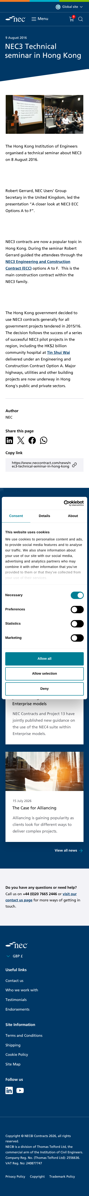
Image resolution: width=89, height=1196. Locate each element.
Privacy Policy (15, 1177)
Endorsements (17, 1009)
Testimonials (15, 1000)
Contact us (14, 981)
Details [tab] (44, 516)
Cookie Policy (16, 1055)
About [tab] (73, 516)
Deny (44, 689)
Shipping (13, 1045)
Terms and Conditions (23, 1036)
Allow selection (44, 674)
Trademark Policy (62, 1177)
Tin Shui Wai (58, 352)
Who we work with (21, 990)
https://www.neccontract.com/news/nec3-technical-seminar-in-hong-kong (41, 465)
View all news (66, 850)
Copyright (37, 1177)
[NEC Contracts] (15, 19)
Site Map (13, 1064)
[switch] (77, 609)
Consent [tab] (16, 516)
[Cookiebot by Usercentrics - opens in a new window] (64, 503)
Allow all (45, 659)
